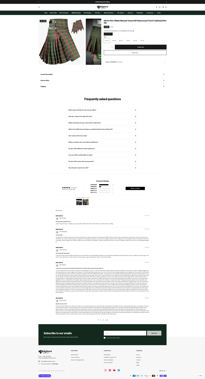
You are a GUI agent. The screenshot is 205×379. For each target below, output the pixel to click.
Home (45, 12)
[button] (38, 2)
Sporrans (130, 12)
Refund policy (74, 354)
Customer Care (107, 350)
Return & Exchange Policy (77, 360)
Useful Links (139, 350)
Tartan (159, 12)
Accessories (149, 12)
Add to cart (141, 47)
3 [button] (103, 320)
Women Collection (108, 12)
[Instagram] (105, 370)
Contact (138, 360)
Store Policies (74, 350)
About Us (138, 357)
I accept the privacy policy (113, 338)
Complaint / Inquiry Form (110, 357)
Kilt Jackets (120, 12)
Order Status (107, 354)
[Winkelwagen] (166, 7)
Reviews (114, 62)
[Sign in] (163, 7)
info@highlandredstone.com (48, 361)
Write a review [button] (135, 188)
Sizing (137, 365)
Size (105, 37)
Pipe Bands (140, 12)
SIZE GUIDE (109, 33)
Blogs (137, 362)
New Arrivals (53, 12)
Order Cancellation (108, 360)
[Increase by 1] (112, 47)
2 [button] (100, 320)
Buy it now (135, 52)
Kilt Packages (87, 12)
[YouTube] (114, 370)
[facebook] (119, 370)
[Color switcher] (156, 7)
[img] (59, 216)
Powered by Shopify (59, 370)
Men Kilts (97, 12)
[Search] (39, 7)
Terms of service (75, 357)
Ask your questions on (49, 364)
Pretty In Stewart (63, 12)
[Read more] (160, 7)
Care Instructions (108, 362)
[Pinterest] (110, 370)
